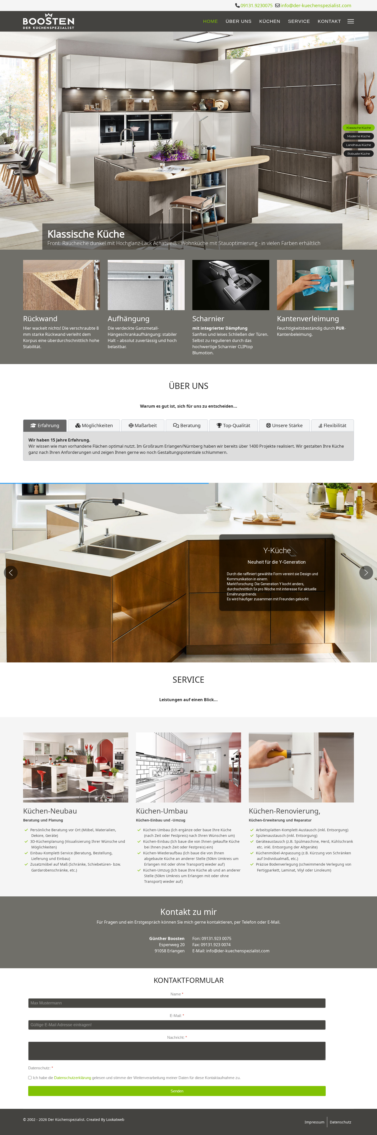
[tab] (45, 425)
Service (299, 21)
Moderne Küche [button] (358, 136)
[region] (188, 141)
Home (210, 21)
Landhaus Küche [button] (358, 145)
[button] (11, 573)
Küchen (269, 21)
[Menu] (351, 21)
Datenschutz (340, 1122)
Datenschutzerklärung (72, 1077)
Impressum (314, 1122)
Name (177, 994)
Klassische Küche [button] (358, 128)
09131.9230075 (257, 5)
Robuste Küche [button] (359, 153)
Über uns (239, 21)
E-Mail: (177, 1016)
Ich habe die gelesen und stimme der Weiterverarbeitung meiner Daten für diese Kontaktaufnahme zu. (137, 1077)
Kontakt (329, 21)
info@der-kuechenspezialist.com (316, 5)
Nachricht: (177, 1037)
